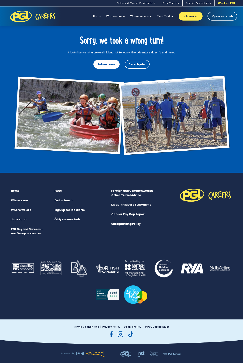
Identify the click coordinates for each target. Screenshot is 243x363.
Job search (190, 16)
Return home (106, 64)
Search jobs (137, 64)
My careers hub (222, 16)
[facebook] (111, 334)
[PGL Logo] (33, 23)
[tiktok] (130, 334)
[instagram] (120, 334)
